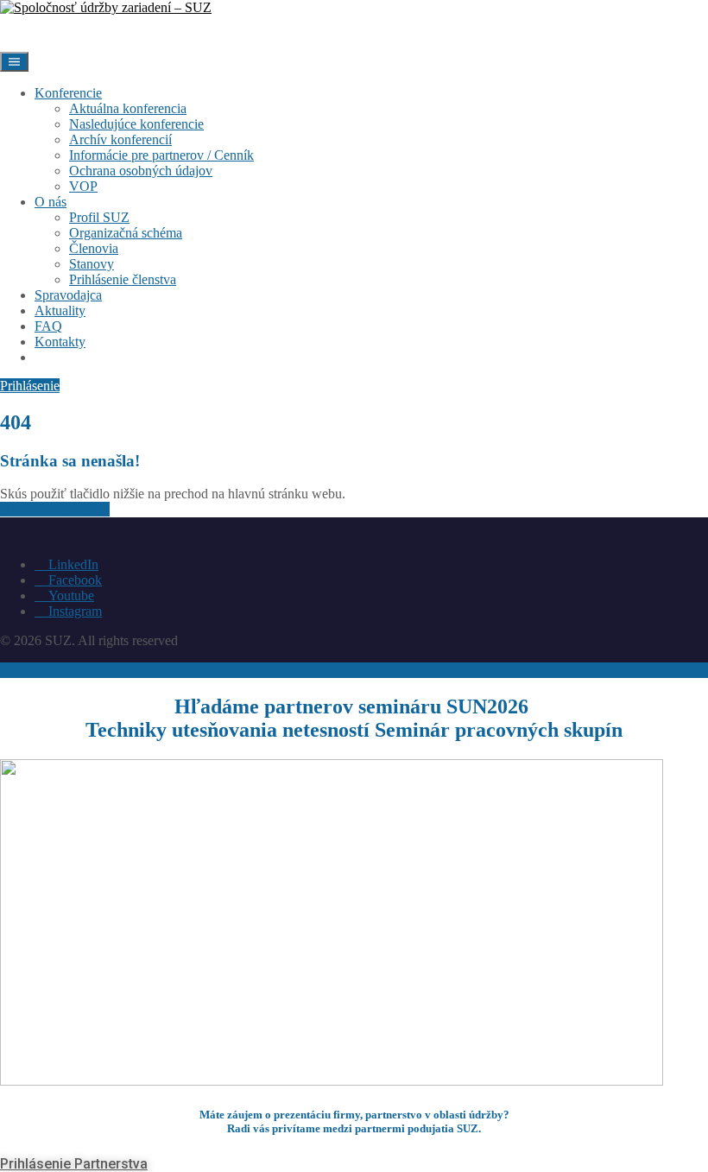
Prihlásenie (84, 357)
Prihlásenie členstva (122, 279)
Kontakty (60, 341)
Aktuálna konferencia (127, 108)
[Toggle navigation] (14, 62)
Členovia (93, 248)
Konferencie (68, 93)
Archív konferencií (120, 139)
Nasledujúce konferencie (136, 124)
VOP (83, 186)
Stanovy (91, 264)
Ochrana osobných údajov (140, 170)
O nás (50, 201)
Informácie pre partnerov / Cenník (161, 155)
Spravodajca (68, 295)
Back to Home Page (55, 509)
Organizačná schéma (125, 232)
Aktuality (60, 310)
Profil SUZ (99, 217)
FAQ (48, 326)
